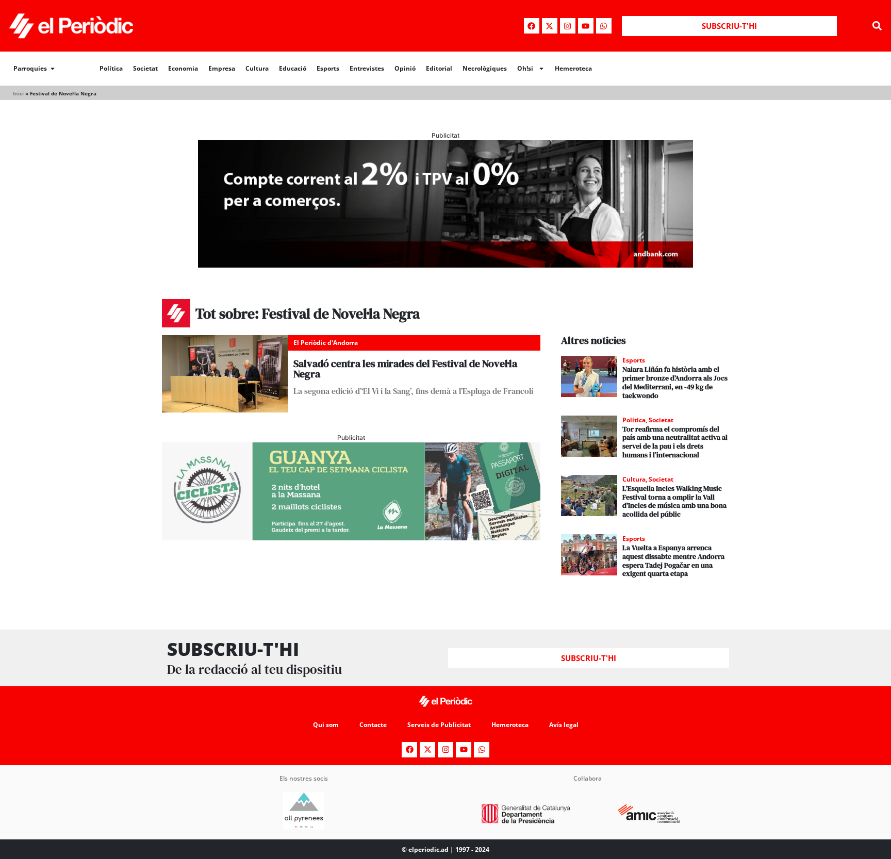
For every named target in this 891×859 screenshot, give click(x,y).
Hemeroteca (573, 68)
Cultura (257, 68)
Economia (183, 68)
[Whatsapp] (604, 26)
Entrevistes (367, 68)
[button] (877, 26)
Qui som (326, 724)
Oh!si (525, 68)
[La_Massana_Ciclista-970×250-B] (351, 537)
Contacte (373, 724)
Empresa (221, 68)
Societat (145, 68)
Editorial (439, 68)
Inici (18, 93)
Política (111, 68)
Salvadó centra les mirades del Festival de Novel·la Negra (405, 368)
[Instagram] (567, 26)
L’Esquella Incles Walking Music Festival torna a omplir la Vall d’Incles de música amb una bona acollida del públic (674, 501)
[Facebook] (531, 26)
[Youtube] (585, 26)
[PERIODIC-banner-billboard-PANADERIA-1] (445, 264)
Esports (328, 68)
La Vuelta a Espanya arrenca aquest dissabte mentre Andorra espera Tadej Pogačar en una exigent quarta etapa (673, 560)
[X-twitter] (549, 26)
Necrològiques (485, 68)
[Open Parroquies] (53, 68)
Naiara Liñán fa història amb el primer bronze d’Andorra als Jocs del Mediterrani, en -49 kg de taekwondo (675, 382)
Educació (292, 68)
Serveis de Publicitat (439, 724)
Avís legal (564, 724)
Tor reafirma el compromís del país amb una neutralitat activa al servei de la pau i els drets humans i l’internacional (675, 442)
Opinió (405, 68)
